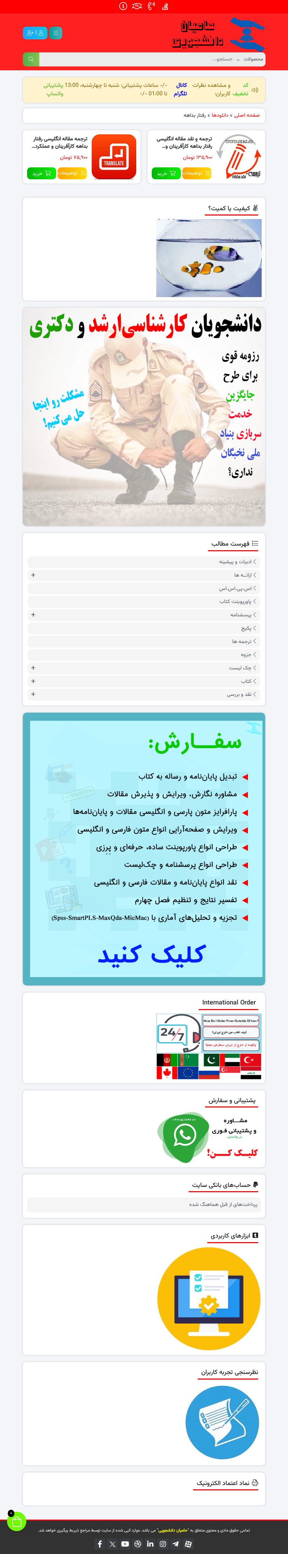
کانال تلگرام (180, 89)
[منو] (55, 33)
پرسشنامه (240, 615)
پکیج (246, 628)
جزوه (246, 655)
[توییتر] (112, 1544)
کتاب (246, 682)
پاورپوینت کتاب (235, 602)
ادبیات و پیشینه (235, 562)
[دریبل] (137, 1544)
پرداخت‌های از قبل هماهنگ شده (223, 1205)
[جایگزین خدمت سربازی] (144, 417)
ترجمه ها (241, 642)
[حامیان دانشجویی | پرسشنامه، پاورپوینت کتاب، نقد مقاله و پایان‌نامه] (212, 33)
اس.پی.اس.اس (235, 589)
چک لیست (240, 668)
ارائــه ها (242, 575)
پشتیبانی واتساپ (53, 89)
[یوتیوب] (125, 1544)
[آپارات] (188, 1544)
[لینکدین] (150, 1544)
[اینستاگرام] (163, 1544)
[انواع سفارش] (144, 849)
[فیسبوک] (99, 1544)
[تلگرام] (175, 1544)
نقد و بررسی (239, 695)
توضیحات (192, 173)
